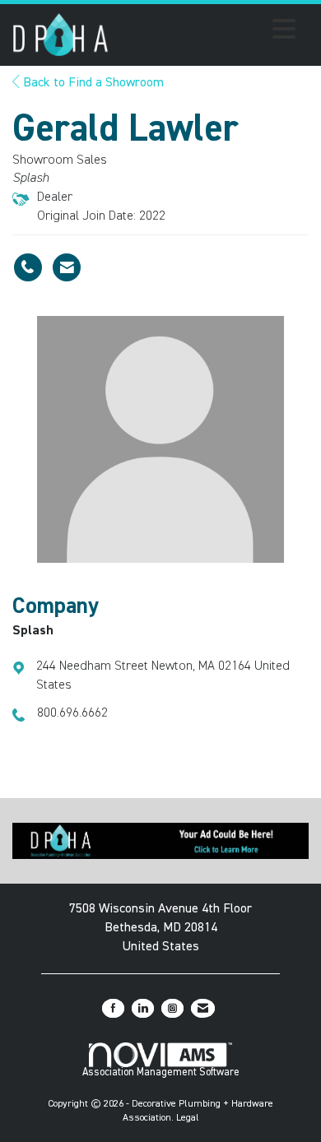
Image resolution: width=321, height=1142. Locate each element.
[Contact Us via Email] (203, 1008)
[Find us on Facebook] (113, 1008)
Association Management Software (161, 1072)
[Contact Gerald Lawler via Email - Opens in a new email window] (66, 267)
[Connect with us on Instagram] (172, 1008)
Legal (187, 1118)
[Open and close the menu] (206, 32)
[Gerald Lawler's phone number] (28, 267)
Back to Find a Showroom (92, 83)
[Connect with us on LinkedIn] (143, 1008)
